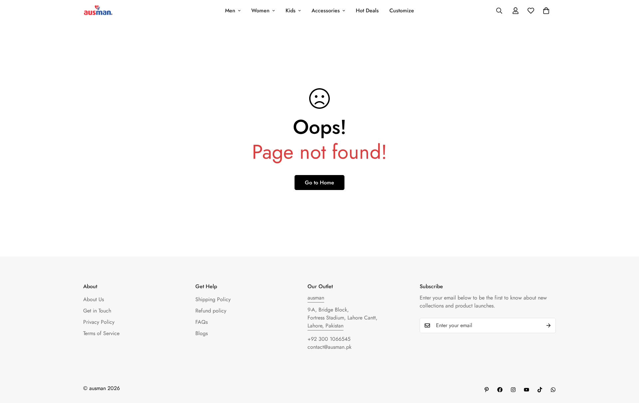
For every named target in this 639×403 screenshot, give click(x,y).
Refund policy (210, 310)
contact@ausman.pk (329, 347)
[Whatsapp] (553, 389)
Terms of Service (101, 333)
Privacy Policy (98, 322)
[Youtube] (526, 389)
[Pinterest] (486, 389)
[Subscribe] (548, 325)
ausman (316, 298)
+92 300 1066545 (329, 339)
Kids (291, 10)
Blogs (201, 333)
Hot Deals (367, 10)
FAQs (201, 322)
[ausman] (98, 11)
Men (230, 10)
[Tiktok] (539, 389)
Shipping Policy (213, 299)
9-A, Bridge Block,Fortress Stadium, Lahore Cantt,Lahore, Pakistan (342, 317)
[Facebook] (500, 389)
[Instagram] (513, 389)
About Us (93, 299)
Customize (401, 10)
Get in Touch (97, 310)
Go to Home (319, 182)
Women (260, 10)
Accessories (326, 10)
